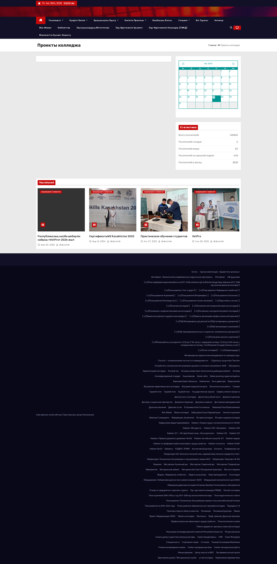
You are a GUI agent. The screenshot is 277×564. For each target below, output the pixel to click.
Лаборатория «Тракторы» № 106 (226, 459)
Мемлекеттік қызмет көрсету (55, 35)
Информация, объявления (183, 417)
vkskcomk (64, 244)
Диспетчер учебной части (209, 397)
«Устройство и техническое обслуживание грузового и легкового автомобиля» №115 (190, 365)
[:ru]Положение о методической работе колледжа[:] (217, 311)
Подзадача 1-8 (233, 505)
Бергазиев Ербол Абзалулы (185, 381)
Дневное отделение (231, 397)
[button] (231, 27)
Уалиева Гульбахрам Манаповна (226, 542)
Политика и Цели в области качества (183, 511)
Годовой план (170, 391)
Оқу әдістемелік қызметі (129, 27)
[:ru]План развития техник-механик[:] (196, 300)
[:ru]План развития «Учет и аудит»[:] (180, 290)
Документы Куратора (184, 402)
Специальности (173, 542)
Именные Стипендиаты (159, 417)
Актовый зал (173, 371)
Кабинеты (169, 448)
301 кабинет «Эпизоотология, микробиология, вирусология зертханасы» (182, 277)
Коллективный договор (202, 448)
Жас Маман (45, 27)
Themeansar (88, 414)
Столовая (205, 542)
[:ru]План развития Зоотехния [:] (225, 295)
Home (194, 271)
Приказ (237, 511)
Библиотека (205, 381)
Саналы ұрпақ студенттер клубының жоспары (175, 537)
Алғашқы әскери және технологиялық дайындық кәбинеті (205, 371)
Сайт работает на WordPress (49, 414)
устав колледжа (206, 557)
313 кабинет (220, 277)
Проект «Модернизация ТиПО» (162, 516)
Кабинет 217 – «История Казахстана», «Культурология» (190, 433)
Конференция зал (232, 448)
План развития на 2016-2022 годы (160, 505)
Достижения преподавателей (227, 402)
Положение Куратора (222, 511)
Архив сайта (202, 376)
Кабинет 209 (234, 428)
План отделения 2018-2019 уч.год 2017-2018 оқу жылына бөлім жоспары (180, 495)
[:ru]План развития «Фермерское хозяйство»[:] (219, 290)
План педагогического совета (227, 495)
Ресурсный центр (232, 531)
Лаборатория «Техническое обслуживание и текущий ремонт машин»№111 (178, 459)
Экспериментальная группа (228, 552)
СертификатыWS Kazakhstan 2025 (111, 236)
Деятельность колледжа (185, 397)
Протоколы (201, 516)
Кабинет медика (233, 438)
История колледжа (204, 417)
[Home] (40, 20)
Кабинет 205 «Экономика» (215, 428)
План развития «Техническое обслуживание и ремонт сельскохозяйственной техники (203, 500)
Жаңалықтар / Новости (50, 192)
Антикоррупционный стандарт (167, 376)
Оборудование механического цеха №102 (222, 480)
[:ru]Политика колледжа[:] (178, 305)
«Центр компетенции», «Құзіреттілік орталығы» (220, 271)
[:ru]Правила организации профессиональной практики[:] (215, 316)
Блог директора (218, 381)
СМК (221, 537)
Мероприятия (151, 469)
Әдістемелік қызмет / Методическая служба (177, 557)
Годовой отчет (155, 391)
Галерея (183, 20)
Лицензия (157, 464)
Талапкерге (55, 20)
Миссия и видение (232, 469)
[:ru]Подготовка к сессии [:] (227, 300)
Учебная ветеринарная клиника (171, 547)
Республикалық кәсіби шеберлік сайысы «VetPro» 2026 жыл (59, 238)
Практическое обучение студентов (164, 236)
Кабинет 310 (222, 433)
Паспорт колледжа (231, 490)
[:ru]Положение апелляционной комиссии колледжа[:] (216, 305)
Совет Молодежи (232, 537)
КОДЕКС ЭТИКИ (182, 448)
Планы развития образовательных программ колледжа (201, 505)
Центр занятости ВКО (204, 552)
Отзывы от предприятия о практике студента (168, 490)
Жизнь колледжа (181, 412)
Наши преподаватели (217, 474)
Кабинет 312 (234, 433)
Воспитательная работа (220, 386)
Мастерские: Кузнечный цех (176, 464)
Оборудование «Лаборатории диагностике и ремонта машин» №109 (173, 480)
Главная (212, 45)
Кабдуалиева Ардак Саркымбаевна (174, 422)
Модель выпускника (197, 474)
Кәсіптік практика (134, 20)
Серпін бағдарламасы (206, 537)
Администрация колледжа (154, 371)
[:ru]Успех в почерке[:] (208, 350)
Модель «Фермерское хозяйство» (171, 474)
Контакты (218, 448)
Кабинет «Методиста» (192, 428)
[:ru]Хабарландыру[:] (230, 350)
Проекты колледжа (186, 516)
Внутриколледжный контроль (194, 386)
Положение (206, 511)
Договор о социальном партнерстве (157, 402)
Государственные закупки (203, 391)
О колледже (234, 474)
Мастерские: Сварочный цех (202, 464)
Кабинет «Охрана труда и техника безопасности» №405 (216, 422)
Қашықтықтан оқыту (105, 20)
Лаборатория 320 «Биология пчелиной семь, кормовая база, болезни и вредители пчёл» (202, 454)
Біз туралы (202, 20)
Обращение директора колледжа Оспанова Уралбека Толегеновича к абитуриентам (203, 485)
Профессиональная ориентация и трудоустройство (193, 521)
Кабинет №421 (156, 448)
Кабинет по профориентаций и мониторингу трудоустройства (180, 443)
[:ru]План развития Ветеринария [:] (193, 295)
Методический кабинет (169, 469)
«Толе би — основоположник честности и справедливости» (183, 360)
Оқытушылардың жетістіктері (93, 27)
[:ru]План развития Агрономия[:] (161, 295)
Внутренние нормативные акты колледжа (162, 386)
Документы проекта (203, 402)
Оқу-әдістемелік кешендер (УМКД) (168, 27)
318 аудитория (233, 277)
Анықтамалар (189, 376)
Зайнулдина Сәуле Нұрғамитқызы (206, 412)
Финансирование (185, 552)
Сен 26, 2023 (202, 241)
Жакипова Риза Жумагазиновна (226, 407)
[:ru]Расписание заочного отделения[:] (222, 337)
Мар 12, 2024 (99, 241)
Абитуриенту (234, 365)
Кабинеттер (64, 27)
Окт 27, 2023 (151, 241)
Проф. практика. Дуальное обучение (224, 516)
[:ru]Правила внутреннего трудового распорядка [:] (164, 316)
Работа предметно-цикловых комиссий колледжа (218, 526)
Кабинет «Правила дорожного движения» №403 (171, 438)
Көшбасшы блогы (162, 20)
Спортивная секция (190, 542)
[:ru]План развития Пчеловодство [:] (161, 300)
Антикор (218, 20)
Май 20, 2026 (48, 244)
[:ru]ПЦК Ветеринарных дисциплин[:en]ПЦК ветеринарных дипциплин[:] (208, 321)
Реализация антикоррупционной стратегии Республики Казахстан (194, 531)
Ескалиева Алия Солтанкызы (197, 407)
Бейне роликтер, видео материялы (225, 376)
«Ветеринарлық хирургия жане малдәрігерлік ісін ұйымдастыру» (212, 355)
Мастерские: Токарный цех (228, 464)
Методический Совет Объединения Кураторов (202, 469)
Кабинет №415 (233, 443)
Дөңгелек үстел (175, 407)
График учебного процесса (228, 391)
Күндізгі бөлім (78, 20)
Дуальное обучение (157, 407)
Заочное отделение (231, 412)
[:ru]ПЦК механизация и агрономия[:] (223, 326)
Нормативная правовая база (227, 557)
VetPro (196, 236)
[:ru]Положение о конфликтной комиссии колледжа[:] (168, 311)
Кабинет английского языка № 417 (209, 438)
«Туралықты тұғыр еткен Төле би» (225, 360)
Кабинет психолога (216, 443)
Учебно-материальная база (200, 547)
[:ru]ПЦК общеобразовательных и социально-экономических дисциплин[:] (207, 331)
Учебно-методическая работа (227, 547)
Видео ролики (234, 381)
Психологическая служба (229, 521)
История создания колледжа (227, 417)
